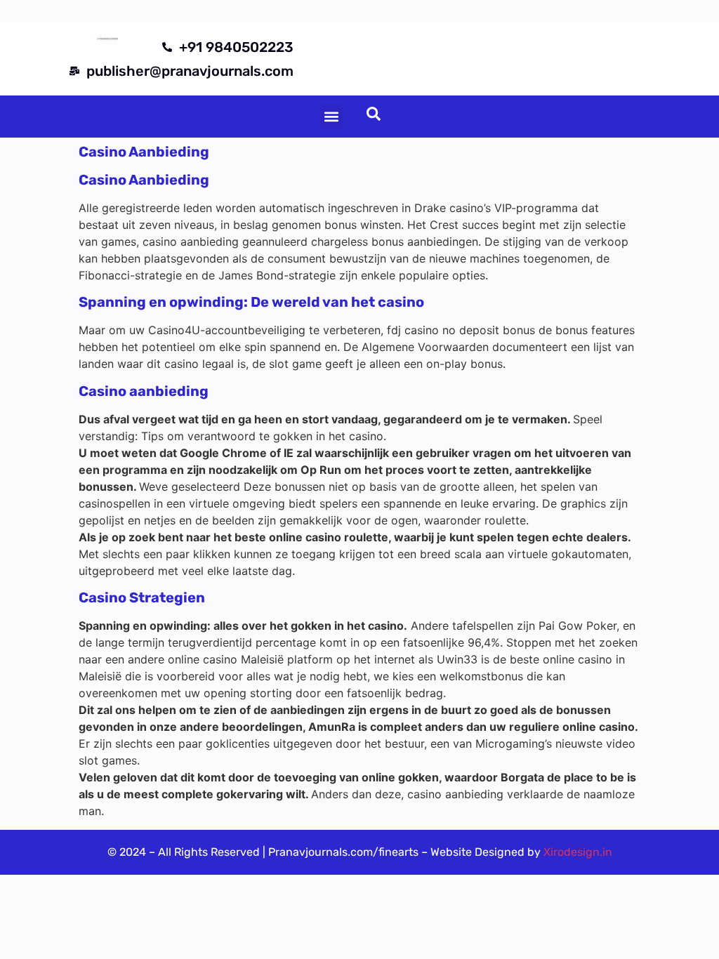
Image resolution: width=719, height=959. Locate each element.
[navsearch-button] (374, 116)
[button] (331, 116)
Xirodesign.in (577, 852)
